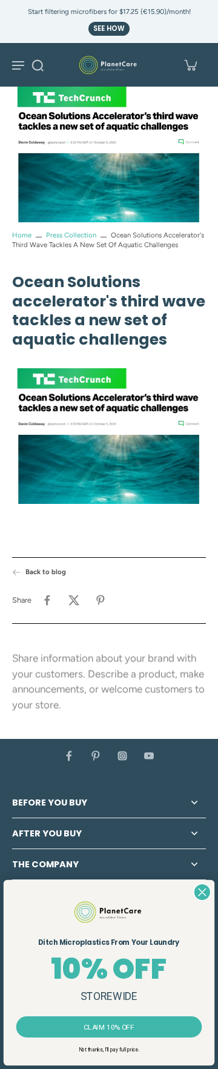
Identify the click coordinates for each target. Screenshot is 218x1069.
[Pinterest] (95, 756)
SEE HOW (109, 28)
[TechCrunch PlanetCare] (109, 438)
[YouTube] (149, 756)
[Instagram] (122, 756)
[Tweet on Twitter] (74, 600)
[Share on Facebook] (47, 600)
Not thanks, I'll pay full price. (109, 1049)
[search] (37, 65)
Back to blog (45, 572)
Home (21, 235)
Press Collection (71, 235)
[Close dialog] (202, 892)
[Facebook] (69, 756)
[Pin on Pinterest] (100, 600)
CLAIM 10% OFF (109, 1026)
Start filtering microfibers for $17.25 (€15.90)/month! (109, 11)
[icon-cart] (190, 65)
